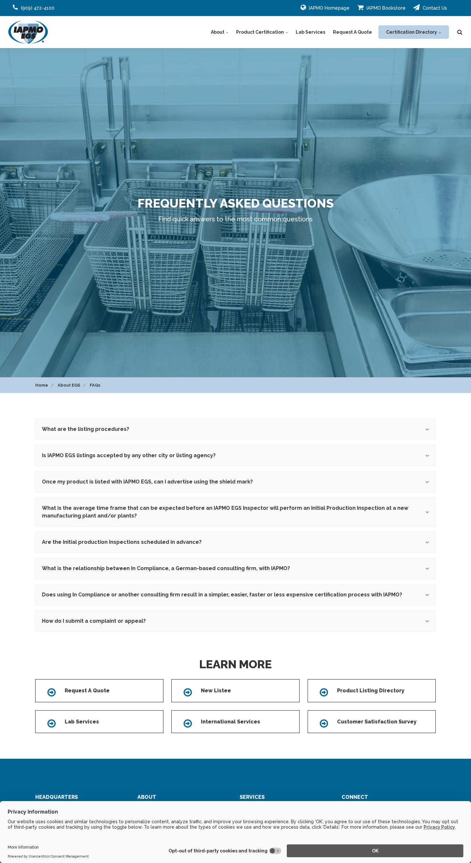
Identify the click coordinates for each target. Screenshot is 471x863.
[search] (460, 32)
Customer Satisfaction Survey (377, 722)
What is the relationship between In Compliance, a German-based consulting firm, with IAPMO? (166, 568)
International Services (230, 722)
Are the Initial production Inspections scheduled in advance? (122, 542)
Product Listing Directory (370, 691)
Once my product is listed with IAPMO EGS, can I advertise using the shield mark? (147, 482)
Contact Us (434, 8)
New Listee (216, 691)
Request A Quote (352, 32)
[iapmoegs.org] (28, 32)
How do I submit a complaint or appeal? (94, 621)
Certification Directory (412, 32)
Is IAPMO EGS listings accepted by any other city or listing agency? (129, 455)
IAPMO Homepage (329, 8)
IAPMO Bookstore (385, 8)
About (218, 32)
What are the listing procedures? (85, 429)
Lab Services (310, 32)
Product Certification (260, 32)
